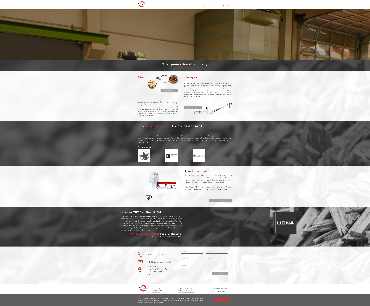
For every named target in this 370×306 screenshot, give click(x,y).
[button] (221, 299)
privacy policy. (158, 302)
